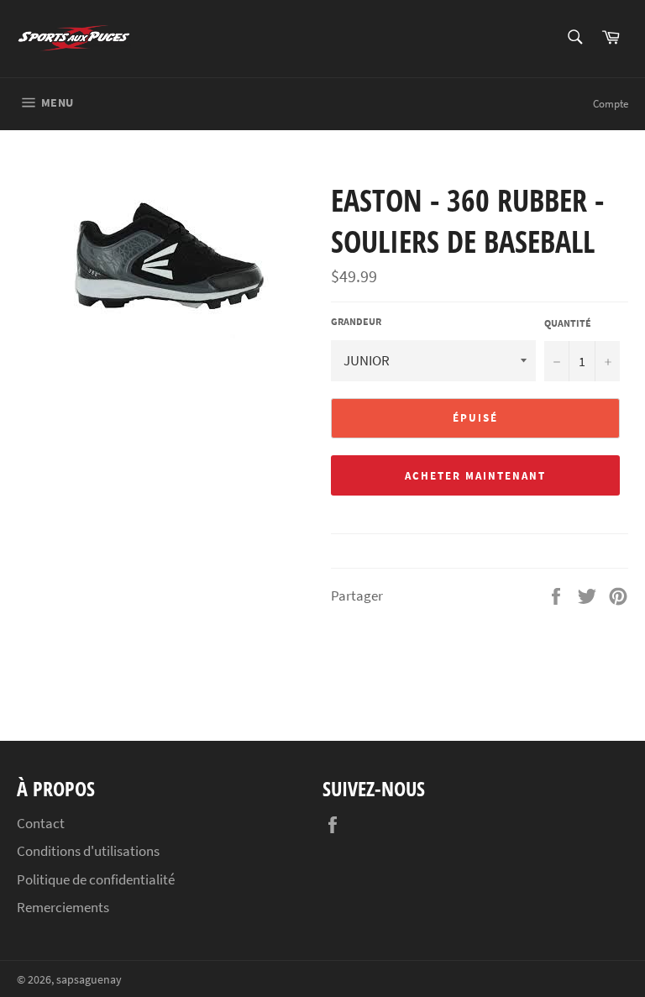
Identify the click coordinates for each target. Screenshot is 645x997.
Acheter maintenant (475, 476)
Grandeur (356, 321)
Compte (610, 104)
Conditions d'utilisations (88, 851)
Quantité (567, 323)
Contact (41, 823)
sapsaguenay (89, 980)
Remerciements (63, 907)
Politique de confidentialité (96, 879)
